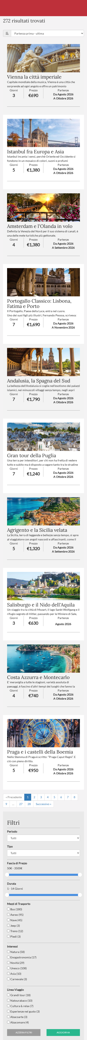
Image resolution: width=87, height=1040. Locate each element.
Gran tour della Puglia (31, 455)
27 (20, 804)
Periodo (12, 831)
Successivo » (43, 804)
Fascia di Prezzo (17, 863)
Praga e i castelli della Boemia (40, 752)
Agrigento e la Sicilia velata (37, 530)
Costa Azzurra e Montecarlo (38, 677)
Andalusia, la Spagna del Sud (38, 381)
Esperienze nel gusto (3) (25, 1011)
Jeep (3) (15, 925)
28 (29, 804)
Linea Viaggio (15, 989)
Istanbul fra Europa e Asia (35, 151)
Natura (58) (17, 952)
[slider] (7, 875)
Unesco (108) (18, 968)
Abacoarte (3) (18, 1017)
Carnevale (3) (18, 979)
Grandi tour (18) (20, 995)
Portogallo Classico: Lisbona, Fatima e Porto (39, 303)
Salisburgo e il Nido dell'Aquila (41, 605)
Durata (11, 883)
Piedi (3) (15, 936)
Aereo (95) (16, 914)
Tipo (10, 846)
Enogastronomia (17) (23, 957)
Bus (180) (16, 909)
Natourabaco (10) (21, 1000)
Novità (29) (17, 962)
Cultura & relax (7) (21, 1006)
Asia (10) (15, 973)
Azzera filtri (24, 1032)
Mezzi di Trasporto (18, 903)
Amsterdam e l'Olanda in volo (39, 226)
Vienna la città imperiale (34, 77)
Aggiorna (63, 1032)
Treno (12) (16, 931)
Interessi (12, 946)
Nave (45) (16, 920)
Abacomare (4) (19, 1022)
